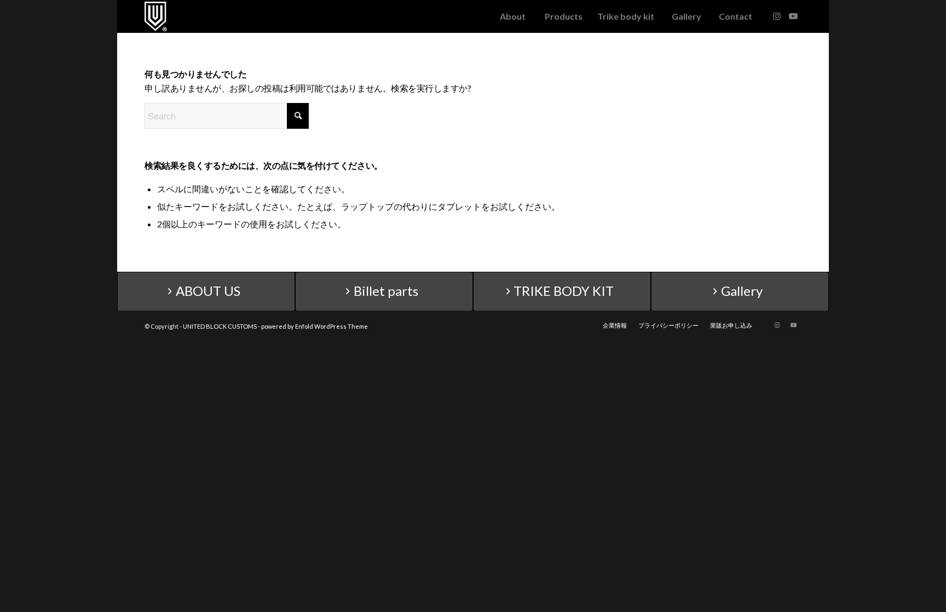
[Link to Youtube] (793, 16)
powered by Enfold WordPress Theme (314, 326)
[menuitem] (512, 16)
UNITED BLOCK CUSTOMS (220, 326)
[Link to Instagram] (777, 16)
